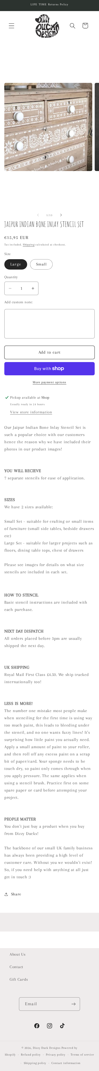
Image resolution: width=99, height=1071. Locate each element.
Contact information (65, 1063)
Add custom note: (18, 302)
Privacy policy (55, 1054)
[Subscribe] (73, 1004)
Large (15, 264)
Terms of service (82, 1054)
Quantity (11, 277)
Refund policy (31, 1054)
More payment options (49, 382)
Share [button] (16, 894)
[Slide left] (38, 215)
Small (41, 264)
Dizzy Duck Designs (47, 1048)
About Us (18, 954)
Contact (16, 967)
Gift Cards (19, 979)
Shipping (29, 244)
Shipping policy (35, 1063)
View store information (31, 412)
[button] (11, 25)
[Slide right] (61, 215)
